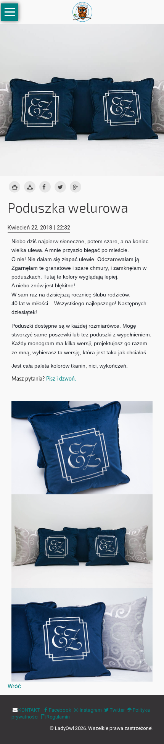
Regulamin (58, 717)
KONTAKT (29, 710)
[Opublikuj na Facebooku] (45, 187)
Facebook (60, 710)
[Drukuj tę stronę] (14, 187)
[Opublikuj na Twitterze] (60, 187)
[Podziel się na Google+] (75, 187)
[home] (82, 11)
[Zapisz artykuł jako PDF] (30, 187)
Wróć (14, 686)
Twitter (117, 710)
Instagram (90, 710)
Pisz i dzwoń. (61, 379)
